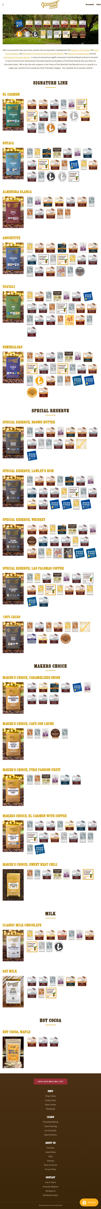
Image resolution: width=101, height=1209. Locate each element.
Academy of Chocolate (80, 50)
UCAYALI (9, 286)
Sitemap (50, 1161)
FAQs (50, 1156)
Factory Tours (50, 1100)
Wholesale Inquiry (50, 1195)
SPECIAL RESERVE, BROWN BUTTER (29, 422)
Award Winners (50, 1135)
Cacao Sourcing (50, 1126)
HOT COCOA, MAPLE (16, 1032)
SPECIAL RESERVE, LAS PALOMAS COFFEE (33, 568)
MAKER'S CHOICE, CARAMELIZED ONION (31, 677)
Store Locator (50, 1105)
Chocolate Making (50, 1122)
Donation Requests (50, 1187)
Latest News (50, 1152)
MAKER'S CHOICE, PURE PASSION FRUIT (32, 769)
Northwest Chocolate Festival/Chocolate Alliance (43, 54)
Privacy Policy (50, 1169)
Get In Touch (50, 1182)
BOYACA (8, 143)
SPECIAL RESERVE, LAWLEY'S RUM (28, 471)
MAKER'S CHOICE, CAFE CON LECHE (28, 723)
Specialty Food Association (79, 54)
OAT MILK (10, 971)
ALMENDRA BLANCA (17, 192)
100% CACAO (11, 617)
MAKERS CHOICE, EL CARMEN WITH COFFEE (35, 816)
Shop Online (50, 1096)
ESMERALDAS (12, 347)
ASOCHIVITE (11, 238)
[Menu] (3, 5)
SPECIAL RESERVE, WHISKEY (24, 519)
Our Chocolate (50, 1131)
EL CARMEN (11, 94)
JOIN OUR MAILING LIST (50, 1081)
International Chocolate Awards (16, 57)
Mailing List (50, 1191)
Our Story (50, 1148)
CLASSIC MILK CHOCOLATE (22, 925)
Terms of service (50, 1165)
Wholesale (50, 1109)
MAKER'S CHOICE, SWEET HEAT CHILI (30, 864)
